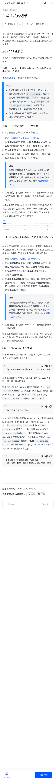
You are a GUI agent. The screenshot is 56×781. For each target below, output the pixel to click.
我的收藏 (40, 24)
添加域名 (11, 77)
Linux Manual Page (41, 444)
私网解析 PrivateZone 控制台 (23, 138)
